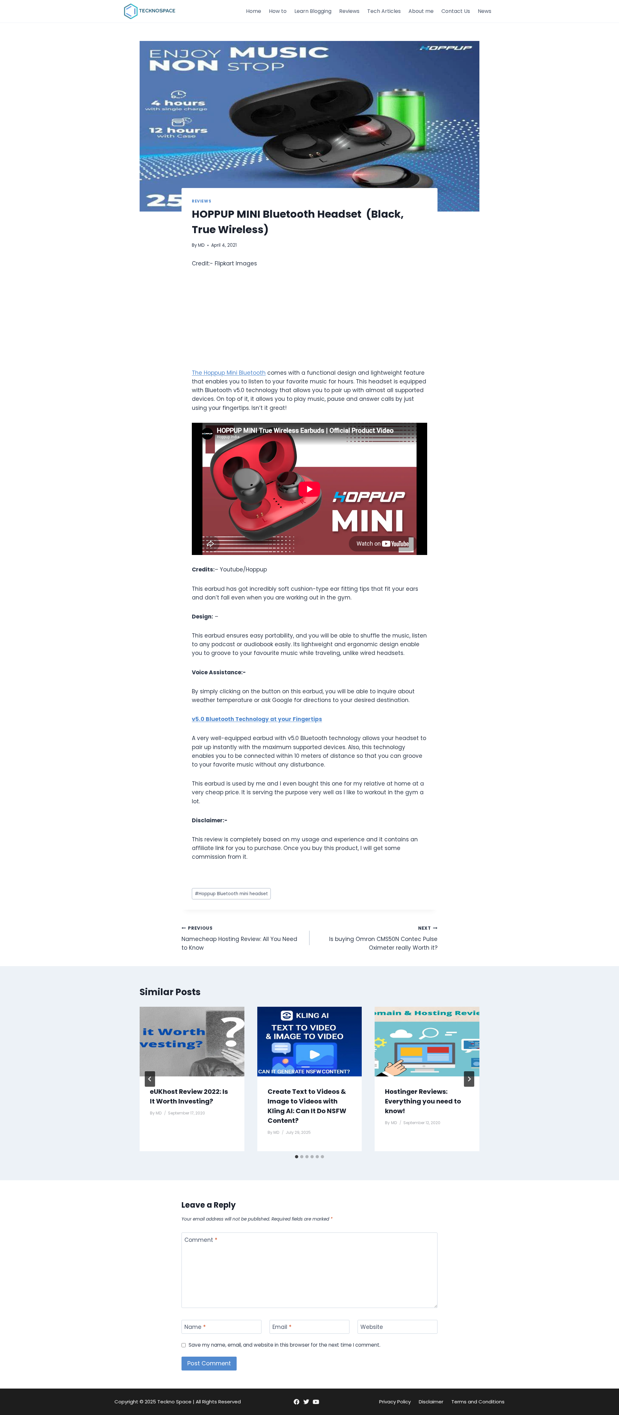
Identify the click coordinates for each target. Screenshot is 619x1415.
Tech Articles (384, 11)
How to (278, 11)
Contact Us (455, 11)
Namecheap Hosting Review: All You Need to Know (239, 938)
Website (371, 1327)
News (484, 11)
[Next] (469, 1079)
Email (281, 1327)
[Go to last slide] (150, 1079)
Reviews (349, 11)
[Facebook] (296, 1402)
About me (421, 11)
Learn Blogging (312, 11)
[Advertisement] (309, 323)
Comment (200, 1239)
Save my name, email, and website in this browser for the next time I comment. (284, 1345)
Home (253, 11)
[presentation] (192, 1041)
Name (195, 1327)
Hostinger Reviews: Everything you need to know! (423, 1101)
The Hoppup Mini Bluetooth (229, 373)
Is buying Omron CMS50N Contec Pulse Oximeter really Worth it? (383, 938)
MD (201, 245)
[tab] (296, 1156)
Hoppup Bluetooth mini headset (231, 894)
